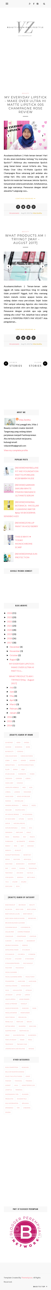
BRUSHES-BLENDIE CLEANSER (15, 923)
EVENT (28, 1076)
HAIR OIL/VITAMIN (11, 986)
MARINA (8, 801)
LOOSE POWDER (24, 999)
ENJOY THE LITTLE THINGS (13, 1076)
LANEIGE (17, 792)
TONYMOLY (9, 873)
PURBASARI (9, 841)
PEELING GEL (22, 1017)
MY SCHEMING (27, 814)
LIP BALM (29, 990)
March (13, 704)
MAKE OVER (9, 796)
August (13, 659)
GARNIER (19, 778)
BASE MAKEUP (10, 905)
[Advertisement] (25, 70)
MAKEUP (24, 1004)
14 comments (14, 213)
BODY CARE (19, 909)
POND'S (32, 837)
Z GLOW (14, 882)
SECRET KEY (27, 855)
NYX (30, 828)
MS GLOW (8, 810)
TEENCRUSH (33, 868)
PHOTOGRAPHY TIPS (11, 1094)
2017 (9, 642)
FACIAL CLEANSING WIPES (13, 977)
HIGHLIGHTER (17, 990)
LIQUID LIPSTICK (10, 999)
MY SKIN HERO (10, 819)
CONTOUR (33, 936)
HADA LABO (9, 783)
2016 (9, 717)
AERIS (18, 742)
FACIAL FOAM (30, 977)
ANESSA (26, 742)
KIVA (30, 787)
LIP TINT (18, 995)
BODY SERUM (27, 914)
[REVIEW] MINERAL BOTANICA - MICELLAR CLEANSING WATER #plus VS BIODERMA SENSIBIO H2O (21, 509)
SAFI (22, 846)
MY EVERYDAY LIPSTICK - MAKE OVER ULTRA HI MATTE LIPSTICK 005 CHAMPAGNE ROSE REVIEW (25, 104)
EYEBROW (31, 954)
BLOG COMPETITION (11, 1067)
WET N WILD (31, 877)
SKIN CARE (32, 1026)
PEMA (7, 837)
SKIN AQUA (27, 859)
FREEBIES (29, 1081)
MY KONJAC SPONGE (12, 814)
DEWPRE (32, 760)
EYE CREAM (26, 950)
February (14, 708)
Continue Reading (25, 198)
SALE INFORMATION (11, 1103)
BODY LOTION (31, 909)
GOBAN (28, 778)
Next (43, 136)
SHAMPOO (22, 1026)
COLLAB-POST (9, 932)
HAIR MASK (32, 981)
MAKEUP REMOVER (11, 1008)
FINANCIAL (18, 1081)
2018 (9, 638)
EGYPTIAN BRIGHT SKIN (26, 765)
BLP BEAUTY (9, 751)
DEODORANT (31, 941)
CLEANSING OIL (25, 927)
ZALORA (23, 882)
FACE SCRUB (20, 968)
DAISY (15, 760)
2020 (9, 630)
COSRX (7, 760)
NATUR (7, 823)
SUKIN (14, 868)
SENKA (7, 859)
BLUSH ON (8, 909)
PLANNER (25, 1094)
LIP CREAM (8, 995)
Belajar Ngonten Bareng (14, 1072)
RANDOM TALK (22, 1099)
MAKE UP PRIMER (11, 1004)
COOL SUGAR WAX (11, 756)
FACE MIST (8, 968)
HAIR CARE (21, 981)
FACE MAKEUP (28, 963)
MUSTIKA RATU (20, 810)
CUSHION (8, 941)
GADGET (8, 1085)
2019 (9, 634)
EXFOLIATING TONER (11, 950)
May (12, 696)
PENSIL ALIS (9, 1021)
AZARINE (8, 747)
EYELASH (8, 959)
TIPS (18, 1108)
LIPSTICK (27, 995)
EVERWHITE (22, 774)
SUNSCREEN (32, 1035)
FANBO (32, 774)
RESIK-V (7, 846)
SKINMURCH (20, 864)
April (12, 700)
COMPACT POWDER (24, 932)
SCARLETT (18, 850)
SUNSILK (22, 868)
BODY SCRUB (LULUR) (12, 914)
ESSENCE (25, 945)
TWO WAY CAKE (22, 1044)
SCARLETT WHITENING (12, 855)
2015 (9, 721)
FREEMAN (8, 778)
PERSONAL (19, 1090)
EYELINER (18, 959)
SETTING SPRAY (10, 1026)
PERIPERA (16, 837)
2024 (9, 613)
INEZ (24, 787)
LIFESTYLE (8, 1090)
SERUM (29, 1021)
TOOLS (30, 1039)
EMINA (15, 769)
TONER (22, 1039)
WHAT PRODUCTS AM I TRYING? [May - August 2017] (25, 239)
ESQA (23, 769)
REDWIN (31, 841)
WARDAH (20, 877)
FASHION (8, 1081)
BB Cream (22, 905)
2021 (9, 625)
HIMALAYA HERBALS (12, 787)
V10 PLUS (30, 873)
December (15, 646)
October (14, 655)
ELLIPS (7, 769)
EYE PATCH (21, 954)
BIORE (28, 747)
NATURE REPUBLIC (11, 828)
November (15, 651)
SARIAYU (8, 850)
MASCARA (25, 1008)
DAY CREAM (19, 941)
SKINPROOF (32, 864)
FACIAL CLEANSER (11, 972)
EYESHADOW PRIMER (12, 963)
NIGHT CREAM (10, 1017)
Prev (9, 136)
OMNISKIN (8, 832)
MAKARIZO (27, 792)
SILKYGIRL (16, 859)
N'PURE (21, 819)
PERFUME (19, 1021)
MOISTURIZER (25, 1013)
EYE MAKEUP (9, 954)
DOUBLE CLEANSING (11, 945)
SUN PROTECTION (18, 1035)
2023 (9, 617)
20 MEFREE (9, 742)
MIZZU (34, 805)
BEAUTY (25, 93)
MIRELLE (25, 805)
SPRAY (7, 1035)
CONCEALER (9, 936)
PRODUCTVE (9, 1099)
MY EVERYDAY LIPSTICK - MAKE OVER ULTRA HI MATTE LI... (22, 667)
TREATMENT (9, 1044)
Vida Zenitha (37, 213)
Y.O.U (7, 882)
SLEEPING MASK (10, 1030)
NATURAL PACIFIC (19, 823)
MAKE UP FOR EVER (23, 796)
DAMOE (23, 760)
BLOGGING (25, 1067)
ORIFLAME (19, 832)
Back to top (39, 1287)
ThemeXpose (27, 1277)
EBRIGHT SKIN (10, 765)
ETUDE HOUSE (10, 774)
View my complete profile (16, 450)
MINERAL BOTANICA (11, 805)
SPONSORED (9, 1108)
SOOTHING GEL (24, 1030)
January (13, 712)
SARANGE (30, 846)
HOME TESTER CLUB (28, 1085)
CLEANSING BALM (11, 927)
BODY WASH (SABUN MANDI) (14, 918)
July (11, 687)
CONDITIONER (21, 936)
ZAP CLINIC (8, 886)
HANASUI (20, 783)
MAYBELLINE (19, 801)
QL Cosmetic (21, 841)
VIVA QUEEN (9, 877)
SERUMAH (25, 1103)
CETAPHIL (20, 751)
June (12, 691)
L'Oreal (8, 792)
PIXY (24, 837)
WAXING (31, 1048)
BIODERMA (18, 747)
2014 (9, 725)
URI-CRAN (19, 873)
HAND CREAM (25, 986)
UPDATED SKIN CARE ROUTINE (15, 1048)
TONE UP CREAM (10, 1039)
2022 (9, 621)
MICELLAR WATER (11, 1013)
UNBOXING (26, 1108)
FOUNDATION (9, 981)
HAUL (7, 990)
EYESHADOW (29, 959)
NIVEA (23, 828)
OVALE (29, 832)
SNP (6, 868)
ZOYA (18, 886)
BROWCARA (32, 918)
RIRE (15, 846)
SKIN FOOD (8, 864)
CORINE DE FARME (27, 756)
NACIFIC (30, 819)
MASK (34, 1008)
